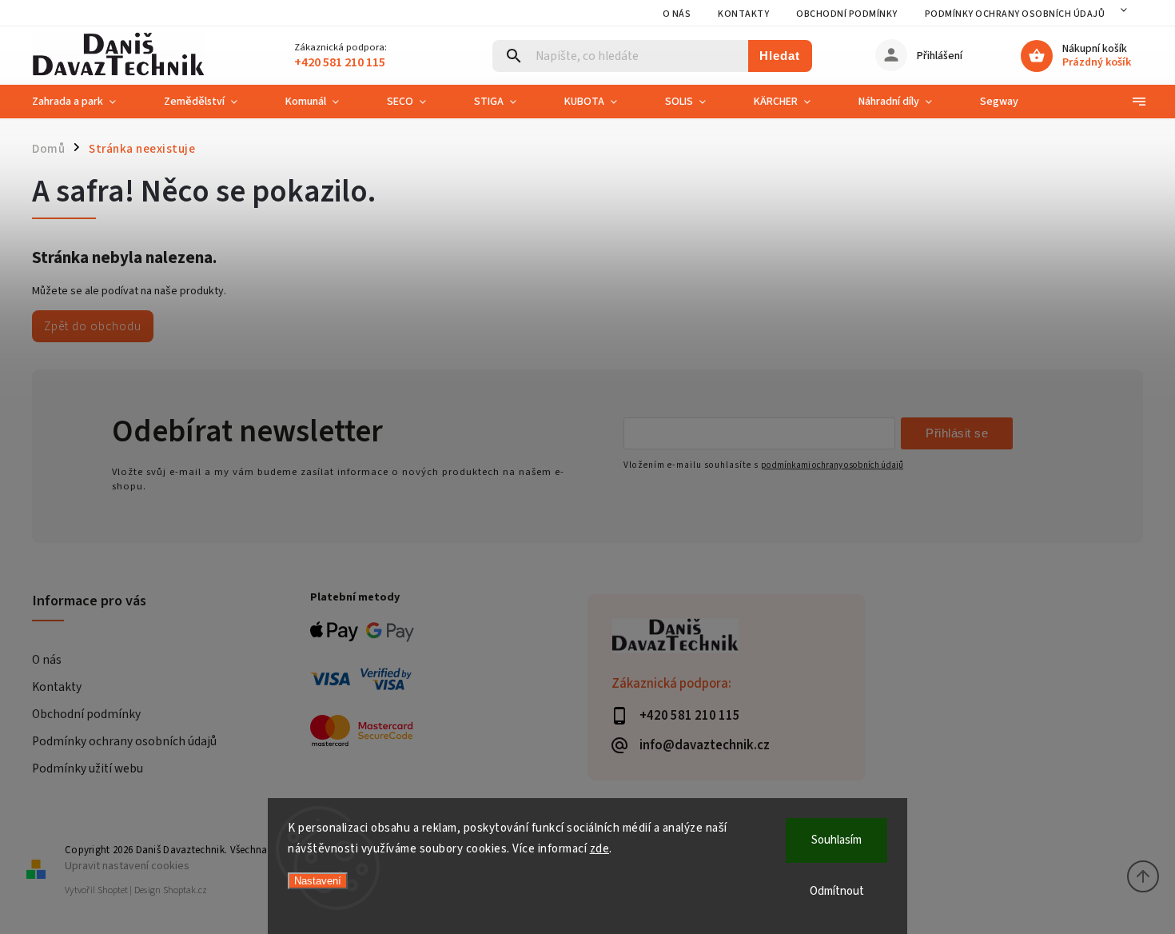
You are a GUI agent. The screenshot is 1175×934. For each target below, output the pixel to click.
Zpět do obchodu (92, 326)
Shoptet (113, 890)
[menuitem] (86, 101)
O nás (677, 14)
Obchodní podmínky (847, 14)
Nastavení (317, 881)
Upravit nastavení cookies (127, 865)
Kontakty (743, 14)
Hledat (779, 55)
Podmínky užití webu (87, 768)
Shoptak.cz (185, 890)
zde (600, 848)
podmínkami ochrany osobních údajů (832, 465)
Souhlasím (836, 840)
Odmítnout (837, 891)
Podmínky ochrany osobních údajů (1015, 14)
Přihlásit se (957, 433)
